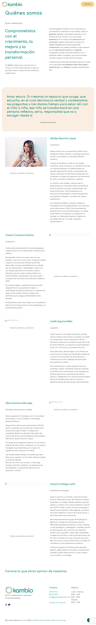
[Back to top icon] (89, 620)
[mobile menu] (75, 4)
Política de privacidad (41, 620)
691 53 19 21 (53, 592)
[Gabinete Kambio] (12, 4)
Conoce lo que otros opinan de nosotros (35, 571)
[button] (26, 173)
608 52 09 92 (53, 594)
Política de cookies (58, 620)
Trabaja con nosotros (57, 602)
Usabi (25, 620)
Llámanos (87, 4)
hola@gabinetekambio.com (60, 597)
